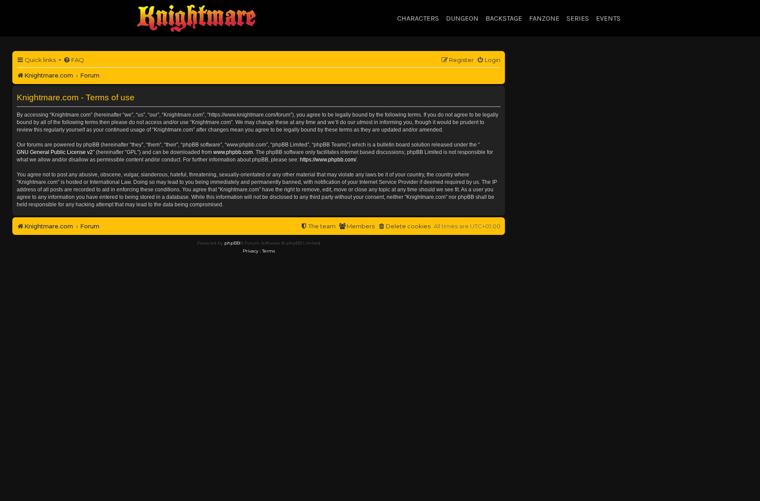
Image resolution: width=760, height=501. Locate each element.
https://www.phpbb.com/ (328, 160)
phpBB (232, 243)
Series (577, 18)
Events (608, 18)
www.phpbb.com (233, 152)
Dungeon (462, 18)
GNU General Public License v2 (55, 152)
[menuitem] (73, 60)
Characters (418, 18)
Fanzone (544, 18)
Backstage (504, 18)
